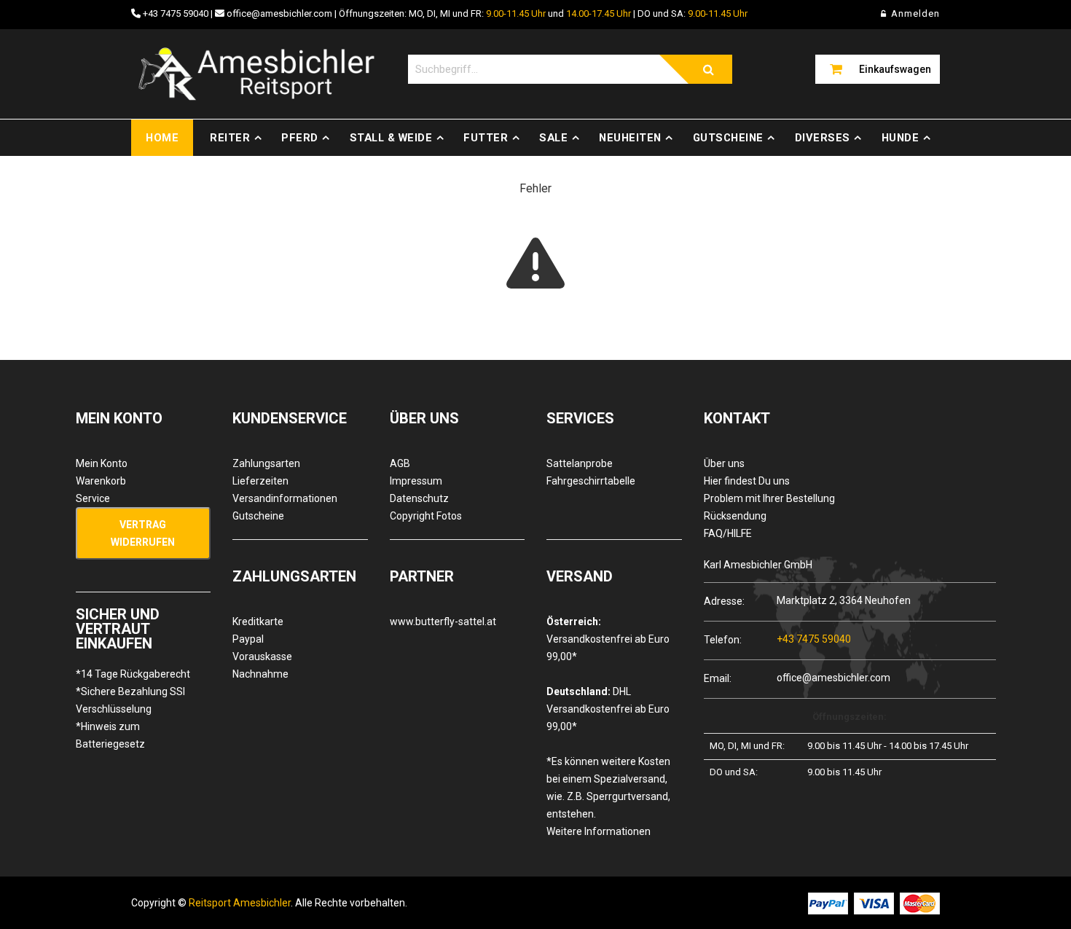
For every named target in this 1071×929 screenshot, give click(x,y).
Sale (553, 137)
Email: (717, 678)
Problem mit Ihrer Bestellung (769, 498)
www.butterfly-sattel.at (443, 621)
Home (162, 137)
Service (93, 498)
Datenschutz (419, 498)
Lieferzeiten (260, 481)
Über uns (724, 463)
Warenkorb (101, 481)
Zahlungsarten (266, 463)
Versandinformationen (284, 498)
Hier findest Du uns (747, 481)
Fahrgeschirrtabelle (590, 481)
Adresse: (724, 600)
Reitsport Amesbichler (240, 903)
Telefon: (723, 639)
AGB (400, 463)
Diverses (822, 137)
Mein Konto (102, 463)
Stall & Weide (391, 137)
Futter (485, 137)
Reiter (230, 137)
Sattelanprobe (579, 463)
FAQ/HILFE (728, 533)
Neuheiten (630, 137)
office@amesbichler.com (279, 13)
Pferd (299, 137)
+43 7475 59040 (175, 13)
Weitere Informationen (598, 831)
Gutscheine (728, 137)
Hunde (900, 137)
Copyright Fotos (426, 516)
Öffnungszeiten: (849, 716)
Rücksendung (735, 516)
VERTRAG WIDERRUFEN (143, 533)
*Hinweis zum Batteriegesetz (110, 735)
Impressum (416, 481)
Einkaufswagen (895, 69)
